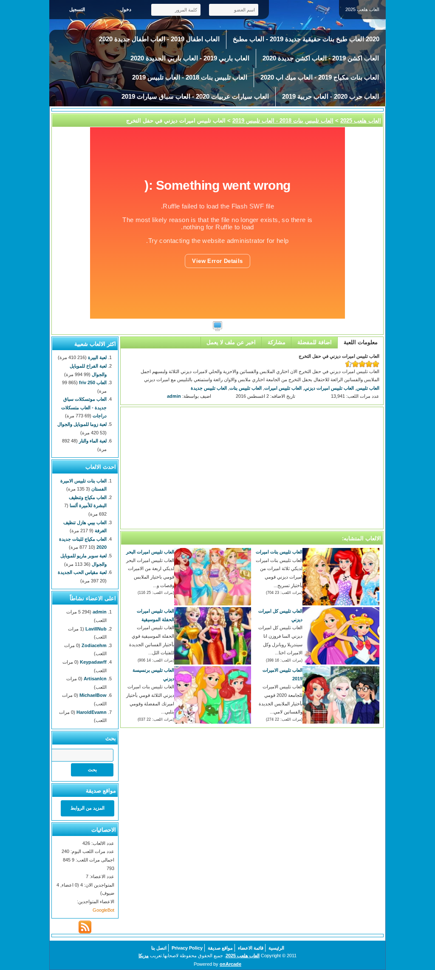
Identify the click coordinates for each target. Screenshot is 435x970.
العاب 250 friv (93, 382)
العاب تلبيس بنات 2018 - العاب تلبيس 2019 (189, 77)
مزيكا (143, 955)
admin (174, 396)
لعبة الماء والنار (93, 440)
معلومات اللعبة (361, 342)
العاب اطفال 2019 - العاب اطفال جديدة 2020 (159, 39)
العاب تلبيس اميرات (283, 388)
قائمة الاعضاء (250, 947)
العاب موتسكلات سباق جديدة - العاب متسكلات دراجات (84, 407)
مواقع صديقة (220, 947)
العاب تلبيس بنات (245, 388)
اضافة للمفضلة (314, 342)
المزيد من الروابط (88, 807)
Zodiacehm (94, 645)
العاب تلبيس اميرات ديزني (329, 388)
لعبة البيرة (97, 357)
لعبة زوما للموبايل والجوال (82, 424)
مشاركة (276, 342)
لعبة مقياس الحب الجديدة (82, 572)
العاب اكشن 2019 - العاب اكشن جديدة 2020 (321, 58)
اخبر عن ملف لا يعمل (231, 342)
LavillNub (96, 628)
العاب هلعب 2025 (360, 120)
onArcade (230, 964)
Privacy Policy (187, 947)
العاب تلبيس (367, 388)
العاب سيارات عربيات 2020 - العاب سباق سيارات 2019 (195, 96)
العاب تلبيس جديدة (209, 388)
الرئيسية (276, 947)
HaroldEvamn (91, 712)
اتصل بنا (159, 947)
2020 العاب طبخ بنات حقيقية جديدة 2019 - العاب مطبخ (306, 39)
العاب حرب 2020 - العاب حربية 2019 (330, 96)
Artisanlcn (95, 678)
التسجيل (77, 9)
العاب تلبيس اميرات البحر (150, 551)
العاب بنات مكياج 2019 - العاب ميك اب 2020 (319, 77)
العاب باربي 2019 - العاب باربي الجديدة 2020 (189, 58)
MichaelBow (93, 695)
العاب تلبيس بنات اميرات (279, 551)
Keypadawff (93, 662)
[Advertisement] (252, 468)
